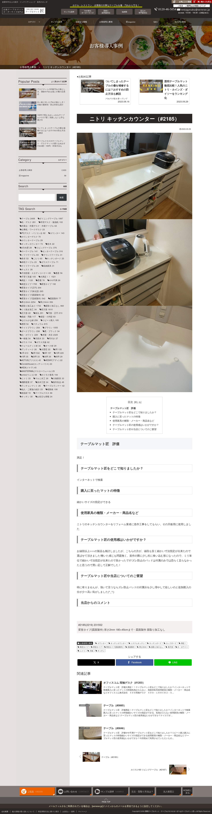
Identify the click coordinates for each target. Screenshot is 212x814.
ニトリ (82, 650)
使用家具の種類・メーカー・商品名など (133, 420)
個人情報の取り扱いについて (23, 811)
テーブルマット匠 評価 (123, 408)
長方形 (170, 647)
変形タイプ (97, 647)
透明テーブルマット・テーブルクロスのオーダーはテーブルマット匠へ (170, 811)
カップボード (171, 643)
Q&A (155, 22)
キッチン (101, 650)
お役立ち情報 (81, 22)
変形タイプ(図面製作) (114, 647)
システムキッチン (138, 643)
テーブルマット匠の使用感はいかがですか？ (136, 424)
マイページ (82, 811)
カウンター (101, 643)
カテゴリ (32, 22)
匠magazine (130, 22)
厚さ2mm (143, 647)
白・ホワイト (183, 647)
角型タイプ (84, 647)
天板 (91, 650)
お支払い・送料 (68, 811)
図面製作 (131, 647)
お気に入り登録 (185, 1)
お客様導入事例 (105, 22)
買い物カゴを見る (204, 1)
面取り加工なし (157, 647)
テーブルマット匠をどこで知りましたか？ (134, 412)
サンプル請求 (56, 22)
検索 (62, 197)
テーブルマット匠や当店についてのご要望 (134, 429)
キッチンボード (155, 643)
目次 (130, 402)
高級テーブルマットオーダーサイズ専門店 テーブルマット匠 (23, 11)
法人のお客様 (180, 22)
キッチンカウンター (118, 643)
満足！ (183, 643)
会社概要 (4, 811)
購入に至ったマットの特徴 (126, 416)
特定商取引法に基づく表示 (48, 811)
